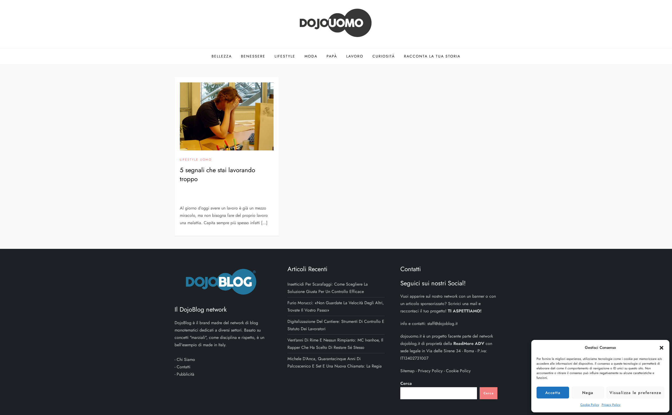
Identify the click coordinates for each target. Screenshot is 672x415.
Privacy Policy (611, 404)
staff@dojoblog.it (442, 324)
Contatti (183, 367)
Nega (588, 393)
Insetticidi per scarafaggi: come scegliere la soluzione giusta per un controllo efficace (327, 288)
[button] (661, 347)
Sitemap (407, 371)
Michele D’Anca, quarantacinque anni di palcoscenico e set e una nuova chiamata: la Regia (334, 362)
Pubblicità (185, 374)
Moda (310, 56)
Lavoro (354, 56)
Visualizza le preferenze (635, 393)
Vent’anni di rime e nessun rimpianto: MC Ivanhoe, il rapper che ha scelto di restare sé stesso (335, 343)
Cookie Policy (589, 404)
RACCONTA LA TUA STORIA (432, 56)
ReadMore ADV (468, 343)
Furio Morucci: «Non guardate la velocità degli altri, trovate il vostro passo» (335, 306)
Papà (332, 56)
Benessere (253, 56)
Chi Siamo (186, 359)
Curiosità (383, 56)
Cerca (406, 383)
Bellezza (222, 56)
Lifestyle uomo (196, 160)
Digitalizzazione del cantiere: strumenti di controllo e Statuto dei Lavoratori (335, 325)
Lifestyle (285, 56)
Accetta (553, 393)
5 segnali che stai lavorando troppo (217, 174)
